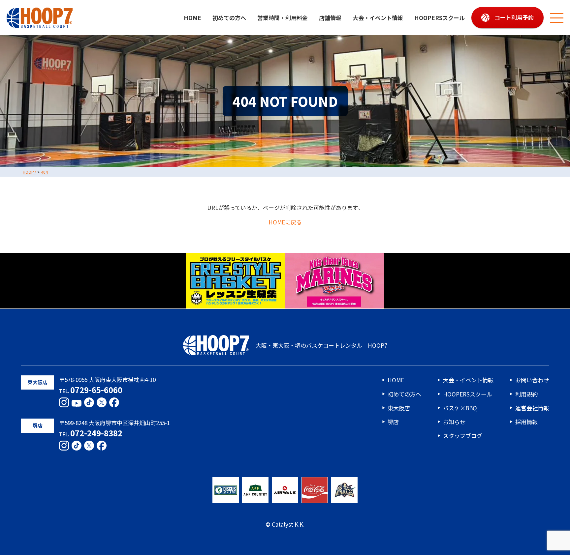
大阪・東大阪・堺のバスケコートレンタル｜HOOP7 (321, 345)
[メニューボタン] (557, 18)
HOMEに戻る (285, 222)
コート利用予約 (514, 17)
